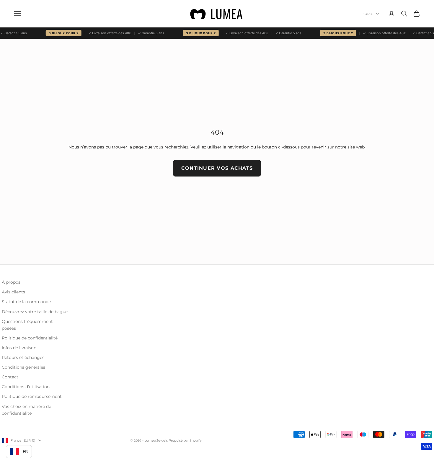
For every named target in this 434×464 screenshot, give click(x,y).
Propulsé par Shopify (185, 440)
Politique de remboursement (32, 396)
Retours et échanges (23, 357)
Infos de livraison (19, 347)
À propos (11, 282)
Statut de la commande (26, 301)
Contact (10, 377)
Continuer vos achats (217, 168)
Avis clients (13, 292)
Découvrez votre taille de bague (35, 311)
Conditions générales (23, 367)
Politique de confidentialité (30, 338)
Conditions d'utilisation (26, 386)
